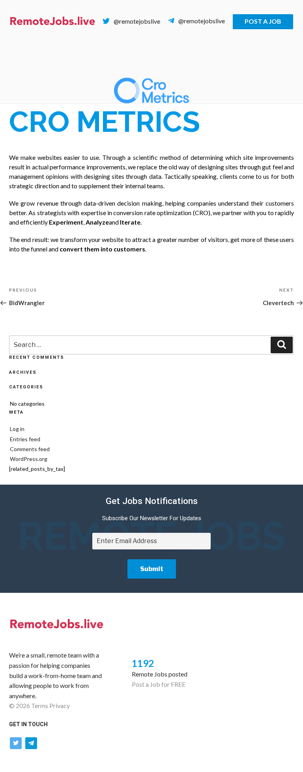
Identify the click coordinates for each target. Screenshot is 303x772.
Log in (17, 428)
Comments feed (30, 449)
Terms (39, 705)
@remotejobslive (137, 21)
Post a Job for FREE (158, 684)
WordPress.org (28, 458)
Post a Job (263, 21)
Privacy (59, 705)
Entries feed (25, 439)
